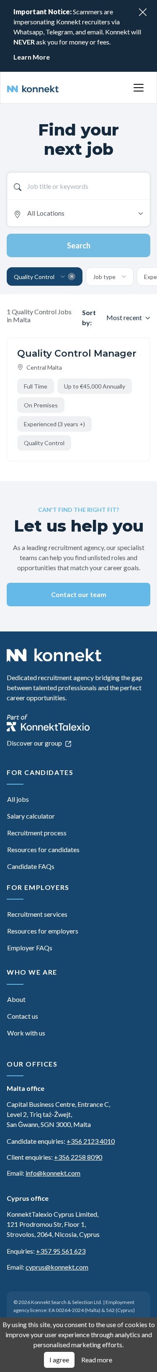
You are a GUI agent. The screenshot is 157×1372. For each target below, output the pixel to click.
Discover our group (35, 743)
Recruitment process (37, 833)
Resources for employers (42, 931)
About (16, 999)
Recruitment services (37, 914)
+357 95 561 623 (60, 1251)
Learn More (31, 57)
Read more (96, 1360)
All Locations (45, 213)
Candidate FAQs (30, 866)
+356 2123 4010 (91, 1141)
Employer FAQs (29, 948)
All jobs (18, 799)
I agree (59, 1360)
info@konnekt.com (53, 1173)
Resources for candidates (43, 849)
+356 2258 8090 (78, 1157)
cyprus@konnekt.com (57, 1267)
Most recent (124, 317)
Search (78, 245)
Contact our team (78, 594)
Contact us (22, 1016)
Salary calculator (31, 816)
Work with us (26, 1033)
